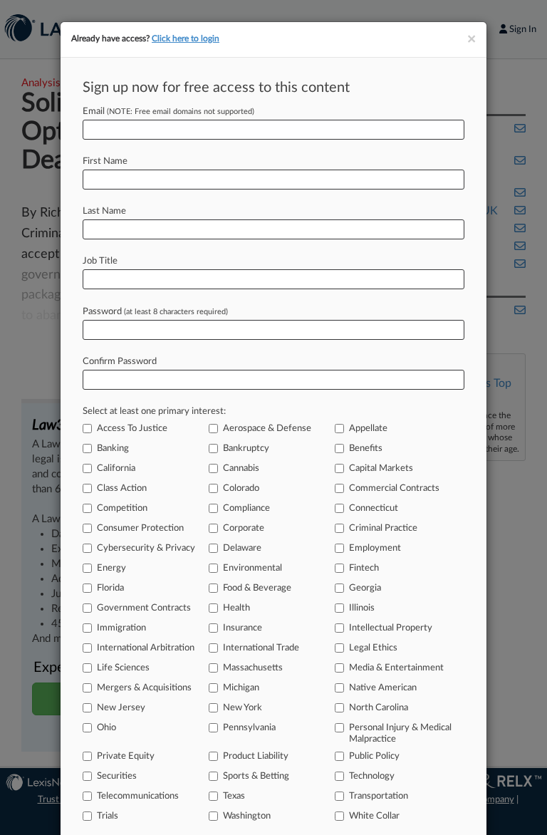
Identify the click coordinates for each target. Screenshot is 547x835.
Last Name (104, 211)
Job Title (100, 261)
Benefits (365, 448)
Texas (234, 796)
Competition (122, 508)
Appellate (368, 428)
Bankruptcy (246, 448)
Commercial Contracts (394, 488)
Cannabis (241, 468)
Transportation (378, 796)
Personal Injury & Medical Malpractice (400, 733)
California (116, 468)
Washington (247, 816)
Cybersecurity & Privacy (146, 548)
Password (155, 311)
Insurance (242, 628)
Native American (383, 688)
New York (242, 707)
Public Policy (374, 756)
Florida (110, 588)
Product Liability (255, 756)
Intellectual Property (390, 628)
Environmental (252, 568)
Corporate (243, 528)
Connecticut (373, 508)
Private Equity (126, 756)
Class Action (122, 488)
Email (168, 111)
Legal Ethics (373, 648)
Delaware (242, 548)
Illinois (362, 608)
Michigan (241, 688)
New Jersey (121, 707)
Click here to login (185, 38)
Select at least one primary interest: (154, 411)
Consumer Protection (140, 528)
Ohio (106, 727)
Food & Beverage (257, 588)
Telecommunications (138, 796)
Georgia (365, 588)
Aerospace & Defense (267, 428)
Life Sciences (123, 668)
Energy (111, 568)
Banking (113, 448)
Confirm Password (120, 361)
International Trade (261, 648)
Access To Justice (132, 428)
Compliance (246, 508)
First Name (105, 161)
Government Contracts (144, 608)
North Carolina (378, 707)
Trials (107, 816)
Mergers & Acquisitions (144, 688)
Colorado (241, 488)
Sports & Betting (256, 776)
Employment (375, 548)
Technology (372, 776)
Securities (117, 776)
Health (236, 608)
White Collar (374, 816)
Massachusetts (253, 668)
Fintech (364, 568)
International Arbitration (145, 648)
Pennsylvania (249, 727)
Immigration (121, 628)
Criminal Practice (383, 528)
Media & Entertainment (396, 668)
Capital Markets (381, 468)
